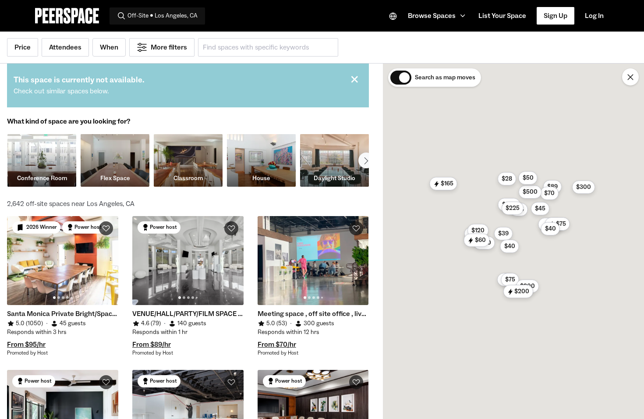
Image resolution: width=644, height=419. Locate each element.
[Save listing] (106, 228)
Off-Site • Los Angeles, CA (162, 16)
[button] (438, 15)
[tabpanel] (62, 260)
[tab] (54, 297)
